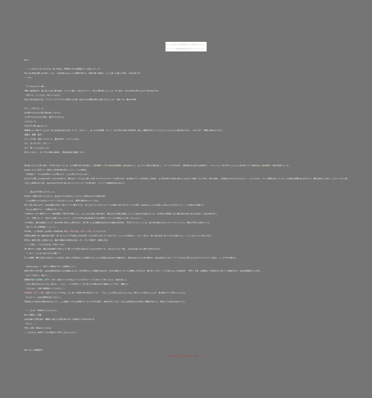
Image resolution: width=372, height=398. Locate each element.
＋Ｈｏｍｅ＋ (186, 356)
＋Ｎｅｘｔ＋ (199, 356)
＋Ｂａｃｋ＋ (172, 356)
